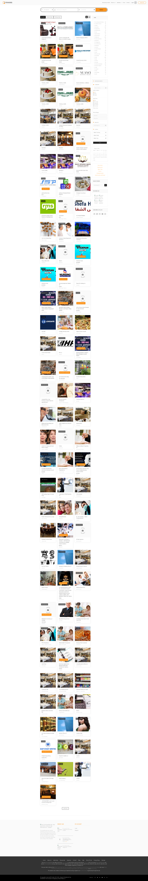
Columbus (58, 868)
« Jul (94, 160)
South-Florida (61, 471)
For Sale (96, 101)
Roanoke (43, 105)
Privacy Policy (97, 860)
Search (101, 9)
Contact (128, 2)
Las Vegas (43, 497)
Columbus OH (78, 241)
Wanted (96, 103)
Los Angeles (78, 62)
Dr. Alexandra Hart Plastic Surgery (67, 830)
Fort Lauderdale (44, 63)
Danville (43, 126)
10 (94, 154)
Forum (124, 2)
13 (99, 154)
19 (97, 155)
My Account (100, 167)
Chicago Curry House (80, 193)
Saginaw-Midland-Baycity (63, 402)
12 (97, 154)
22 (103, 155)
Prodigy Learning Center (64, 331)
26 (97, 157)
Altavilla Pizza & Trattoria (81, 566)
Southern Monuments (80, 376)
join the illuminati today (64, 376)
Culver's (78, 755)
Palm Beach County (79, 449)
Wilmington (44, 665)
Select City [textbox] (96, 138)
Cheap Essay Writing (46, 755)
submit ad (86, 862)
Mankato (60, 105)
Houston (60, 670)
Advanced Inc (79, 423)
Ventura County (44, 713)
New (95, 93)
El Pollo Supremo (79, 539)
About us (113, 2)
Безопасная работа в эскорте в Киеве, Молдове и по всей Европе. (82, 354)
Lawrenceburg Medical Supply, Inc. (67, 847)
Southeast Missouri (45, 781)
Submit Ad (142, 2)
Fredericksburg (61, 84)
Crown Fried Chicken (46, 352)
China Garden (79, 494)
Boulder (77, 401)
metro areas (64, 862)
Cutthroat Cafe (45, 689)
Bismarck (78, 757)
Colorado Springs (45, 691)
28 (101, 157)
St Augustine (44, 196)
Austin (77, 378)
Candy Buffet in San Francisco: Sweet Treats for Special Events (47, 401)
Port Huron (61, 447)
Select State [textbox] (96, 135)
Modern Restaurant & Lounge (48, 516)
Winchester (78, 39)
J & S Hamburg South (63, 689)
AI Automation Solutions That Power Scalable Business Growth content (82, 470)
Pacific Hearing (62, 778)
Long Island (61, 568)
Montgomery (61, 599)
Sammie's (78, 125)
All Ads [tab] (43, 17)
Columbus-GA (44, 84)
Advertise (118, 2)
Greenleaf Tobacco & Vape (82, 689)
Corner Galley (44, 170)
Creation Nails (79, 733)
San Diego (97, 867)
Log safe (43, 331)
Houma (77, 151)
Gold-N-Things (45, 587)
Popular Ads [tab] (58, 17)
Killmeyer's (61, 170)
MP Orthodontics (45, 642)
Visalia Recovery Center (81, 60)
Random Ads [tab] (50, 17)
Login (132, 2)
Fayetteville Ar (74, 868)
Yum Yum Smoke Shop (46, 238)
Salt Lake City (78, 84)
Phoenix (43, 286)
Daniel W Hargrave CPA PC (82, 37)
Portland (77, 285)
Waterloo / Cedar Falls (80, 691)
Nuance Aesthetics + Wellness (82, 82)
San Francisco (44, 404)
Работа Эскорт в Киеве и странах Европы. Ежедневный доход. (48, 309)
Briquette (61, 147)
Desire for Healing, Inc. (81, 283)
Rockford (78, 126)
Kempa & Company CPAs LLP (65, 566)
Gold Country (78, 665)
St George (78, 173)
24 (94, 157)
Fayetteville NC (61, 712)
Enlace (77, 710)
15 (103, 154)
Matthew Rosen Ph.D (80, 587)
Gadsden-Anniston (79, 217)
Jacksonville (44, 541)
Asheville (43, 568)
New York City (44, 172)
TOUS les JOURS (45, 82)
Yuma (43, 473)
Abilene (60, 426)
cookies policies (84, 870)
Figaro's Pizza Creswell (81, 331)
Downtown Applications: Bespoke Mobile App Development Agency (64, 665)
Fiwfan (60, 446)
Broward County (45, 804)
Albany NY (61, 172)
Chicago (77, 194)
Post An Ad (100, 165)
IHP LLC (60, 352)
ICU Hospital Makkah (80, 215)
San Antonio (92, 867)
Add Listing (55, 860)
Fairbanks (43, 623)
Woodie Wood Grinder (46, 60)
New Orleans (61, 128)
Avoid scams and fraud (100, 175)
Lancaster (60, 620)
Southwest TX (61, 241)
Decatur (60, 354)
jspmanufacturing (45, 193)
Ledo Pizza (44, 664)
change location (100, 173)
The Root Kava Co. (80, 399)
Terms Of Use (89, 860)
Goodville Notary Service (64, 618)
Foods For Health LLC (63, 755)
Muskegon (43, 262)
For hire (96, 106)
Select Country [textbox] (97, 132)
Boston (43, 354)
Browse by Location (106, 2)
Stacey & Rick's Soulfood (81, 642)
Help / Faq (100, 169)
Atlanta (60, 196)
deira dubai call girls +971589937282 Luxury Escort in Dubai (67, 839)
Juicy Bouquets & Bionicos (82, 664)
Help (83, 860)
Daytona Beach (79, 568)
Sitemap (103, 860)
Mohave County (79, 712)
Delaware (43, 218)
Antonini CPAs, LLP (63, 733)
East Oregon (78, 333)
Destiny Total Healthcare (64, 710)
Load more (65, 808)
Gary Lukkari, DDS (45, 260)
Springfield (61, 757)
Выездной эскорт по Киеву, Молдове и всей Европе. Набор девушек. (65, 309)
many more (93, 868)
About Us (49, 860)
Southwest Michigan (62, 691)
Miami (105, 867)
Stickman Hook (79, 260)
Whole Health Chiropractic (64, 642)
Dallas (55, 867)
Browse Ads (62, 860)
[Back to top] (144, 873)
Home (44, 860)
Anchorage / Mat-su (62, 218)
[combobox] (100, 132)
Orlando (77, 780)
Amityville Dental (62, 516)
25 (95, 157)
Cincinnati (78, 105)
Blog (79, 860)
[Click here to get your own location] (94, 10)
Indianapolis (78, 644)
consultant (61, 215)
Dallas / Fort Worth (62, 644)
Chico (77, 474)
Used (96, 95)
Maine (60, 497)
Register (76, 830)
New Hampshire (62, 379)
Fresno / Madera (45, 449)
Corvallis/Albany (62, 780)
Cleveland (53, 868)
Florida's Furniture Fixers (47, 539)
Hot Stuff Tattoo (45, 566)
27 (99, 157)
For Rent (96, 104)
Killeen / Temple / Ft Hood (46, 644)
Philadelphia (78, 495)
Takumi (60, 260)
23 (105, 155)
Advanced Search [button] (99, 81)
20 (99, 155)
